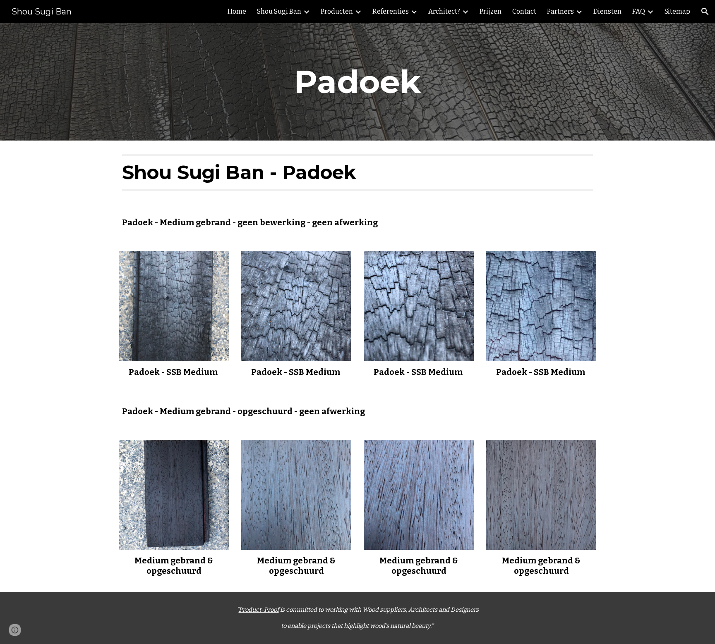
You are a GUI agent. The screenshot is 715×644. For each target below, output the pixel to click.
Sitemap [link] (677, 11)
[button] (705, 11)
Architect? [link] (444, 11)
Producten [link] (337, 11)
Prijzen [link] (490, 11)
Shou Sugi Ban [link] (279, 11)
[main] (357, 81)
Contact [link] (524, 11)
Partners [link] (560, 11)
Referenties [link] (390, 11)
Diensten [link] (607, 11)
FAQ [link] (638, 11)
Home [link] (237, 11)
